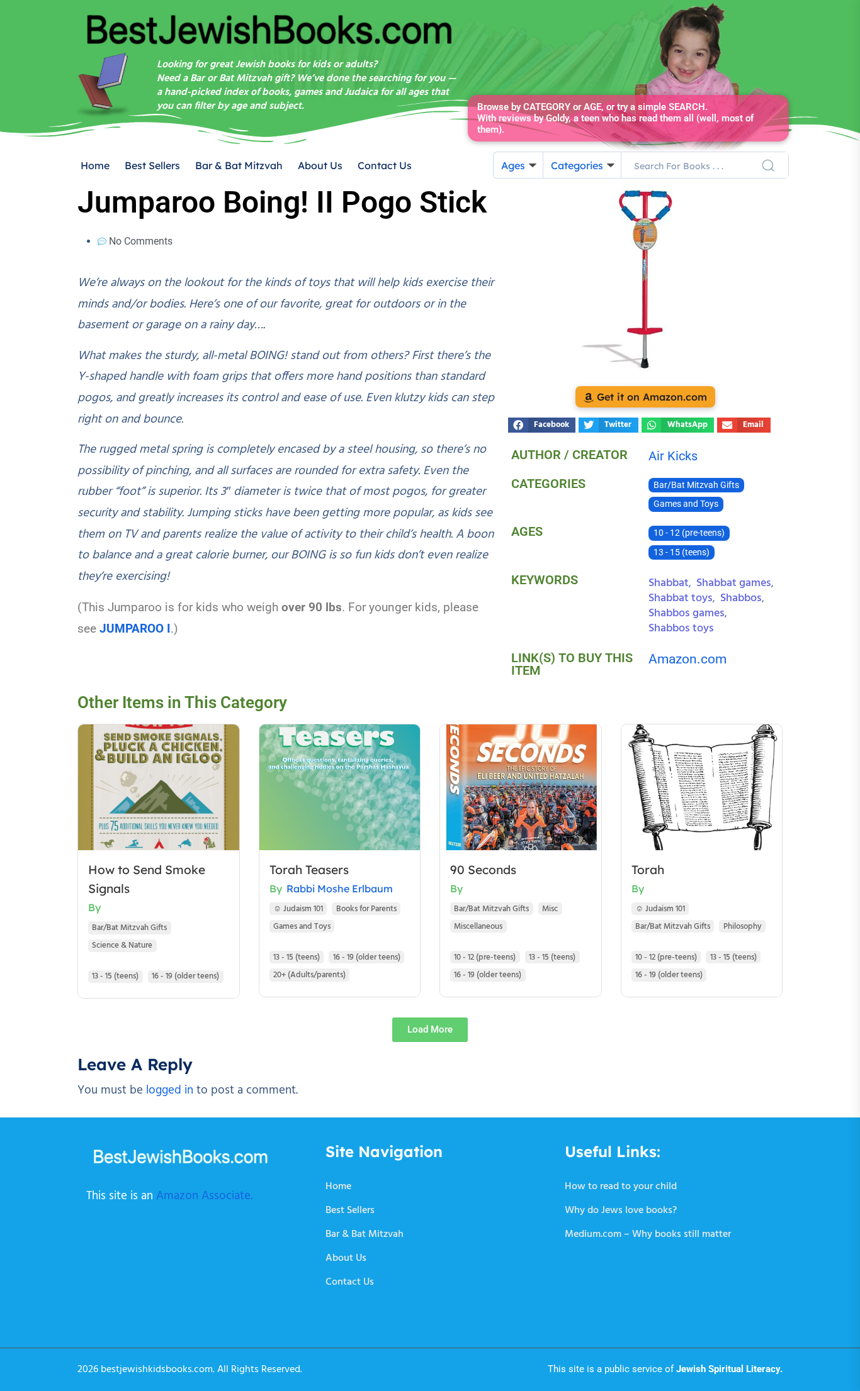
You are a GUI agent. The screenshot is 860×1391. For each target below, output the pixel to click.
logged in (169, 1090)
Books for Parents (366, 909)
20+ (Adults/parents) (309, 975)
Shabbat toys (680, 598)
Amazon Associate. (204, 1196)
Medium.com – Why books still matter (648, 1234)
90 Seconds (483, 869)
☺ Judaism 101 (298, 909)
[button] (541, 425)
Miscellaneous (478, 926)
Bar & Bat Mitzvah (239, 165)
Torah (647, 869)
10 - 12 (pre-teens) (689, 533)
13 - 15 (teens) (681, 552)
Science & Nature (122, 945)
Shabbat (668, 583)
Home (95, 165)
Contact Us (385, 165)
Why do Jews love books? (621, 1210)
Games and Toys (685, 504)
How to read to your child (621, 1186)
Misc (550, 909)
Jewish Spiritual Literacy (728, 1369)
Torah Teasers (309, 869)
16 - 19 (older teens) (185, 976)
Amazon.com (687, 659)
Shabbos (741, 598)
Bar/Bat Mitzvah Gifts (696, 485)
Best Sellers (152, 165)
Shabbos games (686, 613)
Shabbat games (733, 583)
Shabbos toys (681, 628)
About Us (320, 165)
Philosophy (742, 926)
